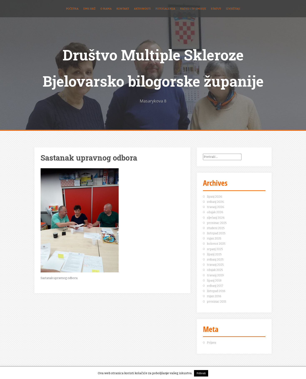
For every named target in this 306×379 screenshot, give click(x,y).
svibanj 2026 (215, 202)
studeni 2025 (216, 228)
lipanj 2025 (214, 254)
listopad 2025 (216, 233)
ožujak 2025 (215, 270)
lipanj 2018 (214, 280)
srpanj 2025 (215, 249)
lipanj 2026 (214, 196)
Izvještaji (233, 8)
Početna (72, 8)
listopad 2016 (216, 291)
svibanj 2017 (215, 286)
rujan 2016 (214, 296)
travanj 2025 (215, 265)
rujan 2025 (214, 238)
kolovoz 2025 (216, 244)
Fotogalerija (165, 8)
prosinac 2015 (216, 301)
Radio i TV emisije (193, 8)
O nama (106, 8)
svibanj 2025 (215, 259)
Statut (216, 8)
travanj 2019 (215, 275)
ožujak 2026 (215, 212)
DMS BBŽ (89, 8)
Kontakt (122, 8)
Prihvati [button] (201, 373)
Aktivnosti (142, 8)
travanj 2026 (215, 207)
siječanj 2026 (216, 217)
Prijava (211, 342)
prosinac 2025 (217, 223)
